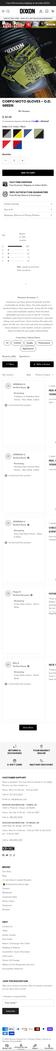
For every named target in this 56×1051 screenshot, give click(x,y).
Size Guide (7, 939)
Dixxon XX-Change (11, 960)
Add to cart (28, 173)
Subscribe (10, 1011)
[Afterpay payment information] (45, 121)
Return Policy (8, 901)
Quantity (6, 154)
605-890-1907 (16, 840)
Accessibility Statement (12, 969)
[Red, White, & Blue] (17, 144)
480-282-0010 (16, 817)
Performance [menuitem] (44, 343)
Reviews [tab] (9, 357)
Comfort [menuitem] (17, 343)
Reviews (6, 909)
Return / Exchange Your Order (16, 943)
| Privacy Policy (34, 1039)
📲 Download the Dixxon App (15, 884)
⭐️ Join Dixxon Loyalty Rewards (16, 880)
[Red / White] (6, 144)
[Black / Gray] (6, 134)
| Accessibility (16, 1041)
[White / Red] (28, 144)
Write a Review (45, 365)
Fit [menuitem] (7, 343)
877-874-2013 (16, 794)
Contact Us (7, 926)
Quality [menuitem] (30, 343)
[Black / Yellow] (17, 134)
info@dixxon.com (19, 799)
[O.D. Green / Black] (39, 134)
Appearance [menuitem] (28, 348)
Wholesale (7, 892)
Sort (29, 375)
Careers (6, 888)
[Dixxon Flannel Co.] (27, 11)
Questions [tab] (24, 357)
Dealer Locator (9, 935)
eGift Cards (7, 956)
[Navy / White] (28, 134)
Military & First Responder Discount (18, 964)
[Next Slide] (37, 283)
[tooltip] (37, 297)
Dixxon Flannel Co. (18, 1039)
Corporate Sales (9, 897)
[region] (28, 283)
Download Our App (21, 1048)
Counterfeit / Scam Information (16, 952)
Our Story (6, 871)
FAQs (49, 782)
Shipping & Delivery (11, 947)
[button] (9, 11)
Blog (4, 876)
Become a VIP (7, 1048)
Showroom (7, 905)
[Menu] (3, 11)
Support (35, 1048)
